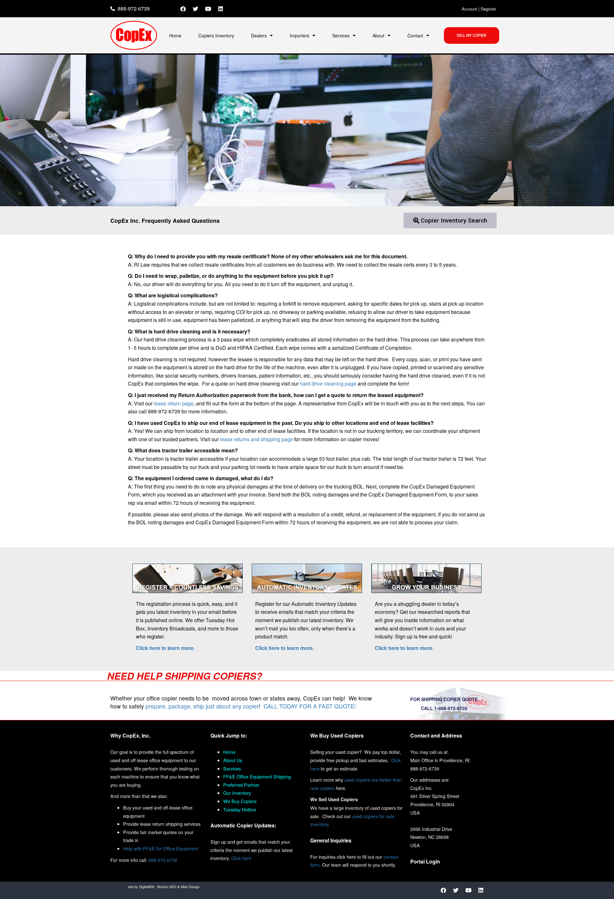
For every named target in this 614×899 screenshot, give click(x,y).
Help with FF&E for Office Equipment (160, 848)
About (378, 35)
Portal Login (425, 861)
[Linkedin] (220, 8)
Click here (241, 858)
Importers (299, 35)
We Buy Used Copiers (337, 735)
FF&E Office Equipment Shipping (257, 776)
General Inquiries (330, 840)
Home (175, 35)
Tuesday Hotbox (239, 809)
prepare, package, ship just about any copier (202, 706)
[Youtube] (208, 8)
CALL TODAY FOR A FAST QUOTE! (310, 706)
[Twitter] (195, 8)
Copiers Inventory (216, 35)
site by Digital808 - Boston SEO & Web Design (164, 886)
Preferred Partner (241, 784)
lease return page (173, 403)
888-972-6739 (162, 859)
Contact (415, 35)
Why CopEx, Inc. (130, 735)
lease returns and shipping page (256, 439)
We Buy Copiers (239, 801)
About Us (232, 760)
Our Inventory (237, 792)
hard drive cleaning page (327, 383)
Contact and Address (436, 735)
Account (469, 9)
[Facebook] (183, 8)
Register (488, 9)
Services (341, 35)
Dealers (259, 35)
